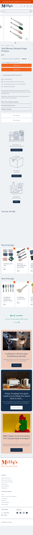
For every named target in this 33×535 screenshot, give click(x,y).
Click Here (16, 365)
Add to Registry (16, 115)
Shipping (8, 62)
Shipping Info (4, 500)
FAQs (2, 494)
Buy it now (16, 69)
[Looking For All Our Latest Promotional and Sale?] (16, 341)
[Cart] (27, 6)
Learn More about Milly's (16, 149)
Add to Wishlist (16, 120)
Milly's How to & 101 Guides (7, 482)
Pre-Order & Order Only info (8, 105)
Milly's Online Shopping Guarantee (10, 102)
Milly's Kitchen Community (6, 480)
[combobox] (16, 11)
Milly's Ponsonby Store (6, 478)
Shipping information (6, 109)
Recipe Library (4, 484)
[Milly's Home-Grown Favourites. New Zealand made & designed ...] (16, 423)
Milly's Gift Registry (5, 486)
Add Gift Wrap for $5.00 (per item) (12, 75)
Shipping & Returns (16, 175)
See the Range (16, 407)
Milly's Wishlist (4, 488)
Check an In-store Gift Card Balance (8, 496)
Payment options (4, 504)
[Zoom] (26, 38)
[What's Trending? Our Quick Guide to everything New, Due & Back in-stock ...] (16, 380)
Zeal (12, 45)
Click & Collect (4, 498)
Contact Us (16, 201)
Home (2, 45)
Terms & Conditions (5, 502)
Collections (7, 45)
